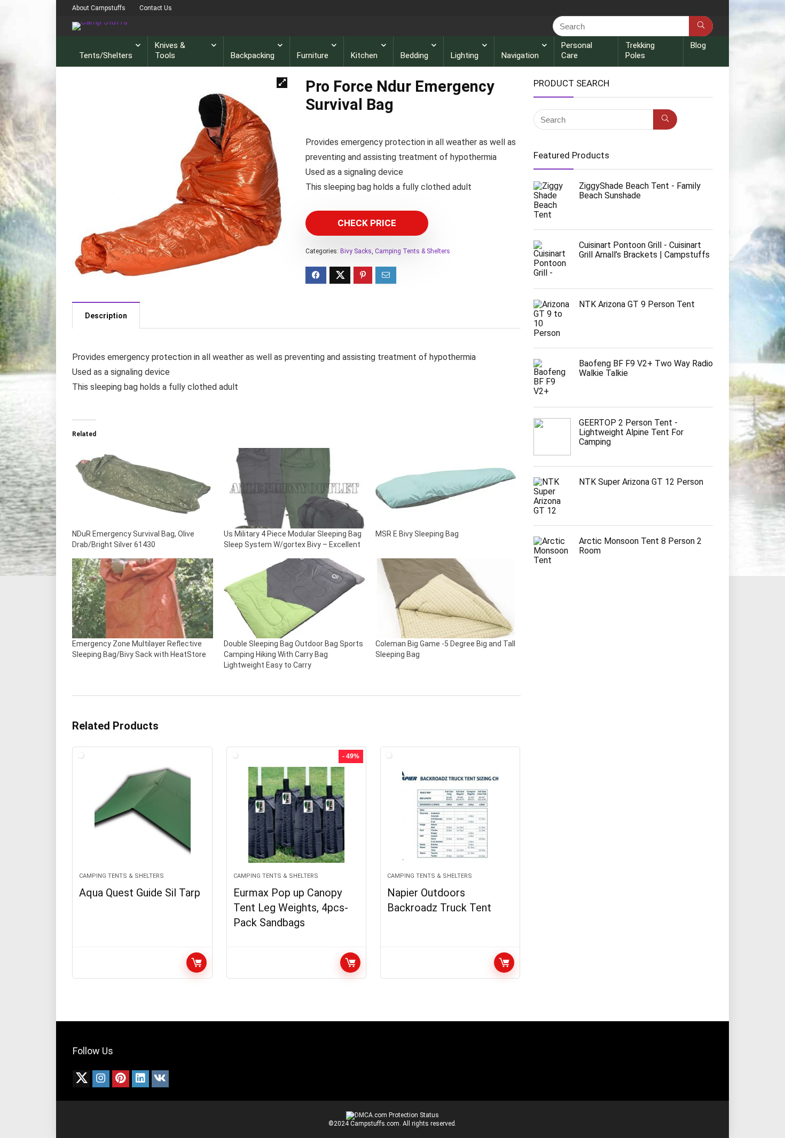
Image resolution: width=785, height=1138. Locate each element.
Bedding (414, 55)
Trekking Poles (640, 50)
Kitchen (364, 55)
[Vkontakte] (160, 1078)
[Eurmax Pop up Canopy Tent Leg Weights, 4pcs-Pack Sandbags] (296, 815)
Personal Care (576, 50)
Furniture (312, 55)
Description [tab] (106, 315)
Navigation (520, 55)
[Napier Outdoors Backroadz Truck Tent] (450, 815)
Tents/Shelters (105, 55)
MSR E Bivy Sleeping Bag (417, 534)
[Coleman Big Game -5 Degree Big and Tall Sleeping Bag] (445, 598)
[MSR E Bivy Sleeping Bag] (445, 488)
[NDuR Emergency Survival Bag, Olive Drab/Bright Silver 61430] (142, 488)
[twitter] (81, 1078)
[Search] (701, 26)
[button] (282, 82)
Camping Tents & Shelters (412, 251)
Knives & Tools (170, 50)
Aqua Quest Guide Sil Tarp (139, 892)
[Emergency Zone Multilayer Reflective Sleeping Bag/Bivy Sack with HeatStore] (142, 598)
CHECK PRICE (366, 223)
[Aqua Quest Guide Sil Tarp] (142, 815)
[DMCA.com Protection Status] (392, 1115)
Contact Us (155, 8)
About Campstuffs (98, 8)
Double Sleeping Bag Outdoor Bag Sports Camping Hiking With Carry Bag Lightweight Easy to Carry (293, 654)
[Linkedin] (140, 1078)
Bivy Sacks (356, 251)
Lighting (464, 55)
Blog (698, 45)
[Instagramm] (100, 1078)
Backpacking (252, 55)
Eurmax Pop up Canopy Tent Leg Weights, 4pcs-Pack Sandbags (290, 907)
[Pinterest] (120, 1078)
